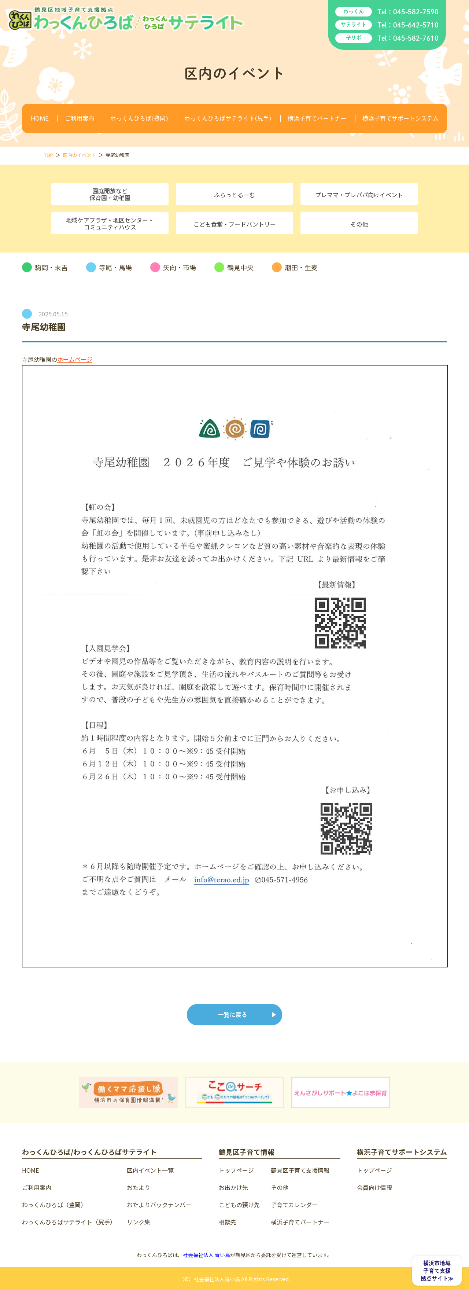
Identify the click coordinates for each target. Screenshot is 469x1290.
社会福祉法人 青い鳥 (206, 1254)
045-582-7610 (416, 38)
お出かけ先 (233, 1187)
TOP (48, 154)
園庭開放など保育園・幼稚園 (109, 194)
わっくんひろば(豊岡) (139, 118)
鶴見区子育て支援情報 (300, 1170)
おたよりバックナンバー (159, 1204)
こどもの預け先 (239, 1204)
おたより (138, 1187)
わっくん (353, 11)
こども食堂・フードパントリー (234, 224)
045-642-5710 (416, 25)
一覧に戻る (232, 1015)
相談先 (227, 1221)
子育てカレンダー (294, 1204)
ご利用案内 (79, 118)
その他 (359, 224)
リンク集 (138, 1221)
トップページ (236, 1170)
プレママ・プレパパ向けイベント (359, 194)
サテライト (353, 24)
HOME (40, 118)
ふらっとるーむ (234, 194)
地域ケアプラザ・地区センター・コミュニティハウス (110, 223)
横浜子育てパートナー (317, 118)
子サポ (353, 37)
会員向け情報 (374, 1187)
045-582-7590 (416, 11)
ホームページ (74, 359)
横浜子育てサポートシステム (400, 118)
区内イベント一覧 (150, 1170)
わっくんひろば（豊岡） (54, 1204)
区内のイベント (79, 154)
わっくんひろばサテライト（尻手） (69, 1221)
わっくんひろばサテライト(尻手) (228, 118)
